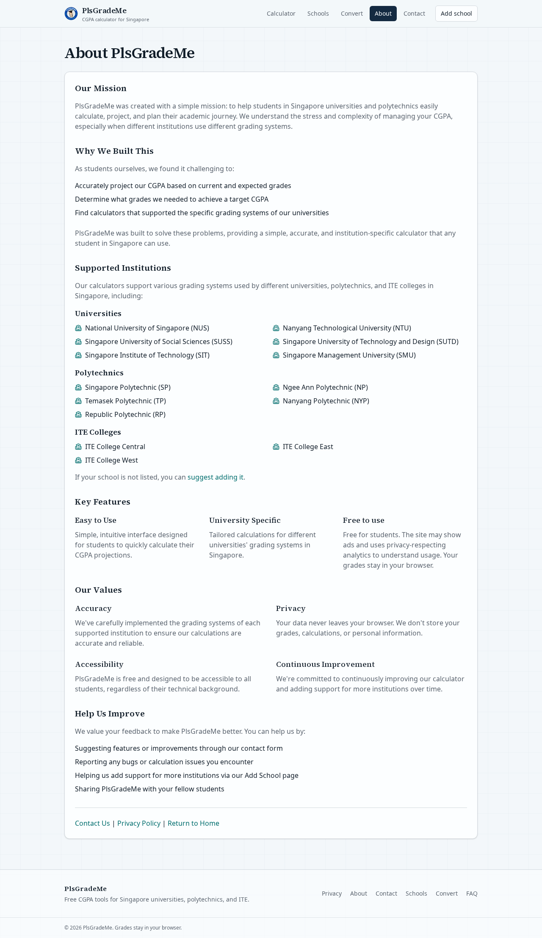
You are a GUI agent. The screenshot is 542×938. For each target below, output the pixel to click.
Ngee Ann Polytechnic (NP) (325, 387)
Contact (414, 13)
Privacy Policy (138, 823)
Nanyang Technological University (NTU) (347, 328)
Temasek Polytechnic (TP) (125, 400)
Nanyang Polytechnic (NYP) (326, 400)
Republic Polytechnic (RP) (125, 414)
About (383, 13)
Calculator (281, 13)
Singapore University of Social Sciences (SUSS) (158, 341)
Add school (456, 13)
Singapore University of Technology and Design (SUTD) (371, 341)
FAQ (472, 893)
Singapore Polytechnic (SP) (128, 387)
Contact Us (92, 823)
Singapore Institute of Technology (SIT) (147, 355)
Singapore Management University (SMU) (349, 355)
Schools (318, 13)
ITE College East (308, 446)
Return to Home (193, 823)
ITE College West (111, 460)
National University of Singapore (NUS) (147, 328)
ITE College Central (115, 446)
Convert (352, 13)
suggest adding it (215, 477)
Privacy (332, 893)
